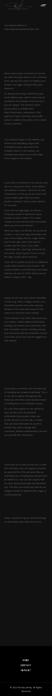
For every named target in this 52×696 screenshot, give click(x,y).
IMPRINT (26, 670)
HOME (26, 660)
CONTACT (26, 665)
